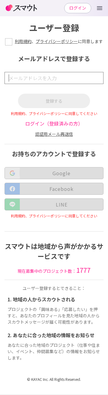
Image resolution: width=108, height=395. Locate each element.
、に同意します (59, 41)
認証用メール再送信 (54, 134)
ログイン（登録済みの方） (54, 123)
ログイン (77, 8)
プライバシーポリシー (57, 41)
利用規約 (23, 41)
